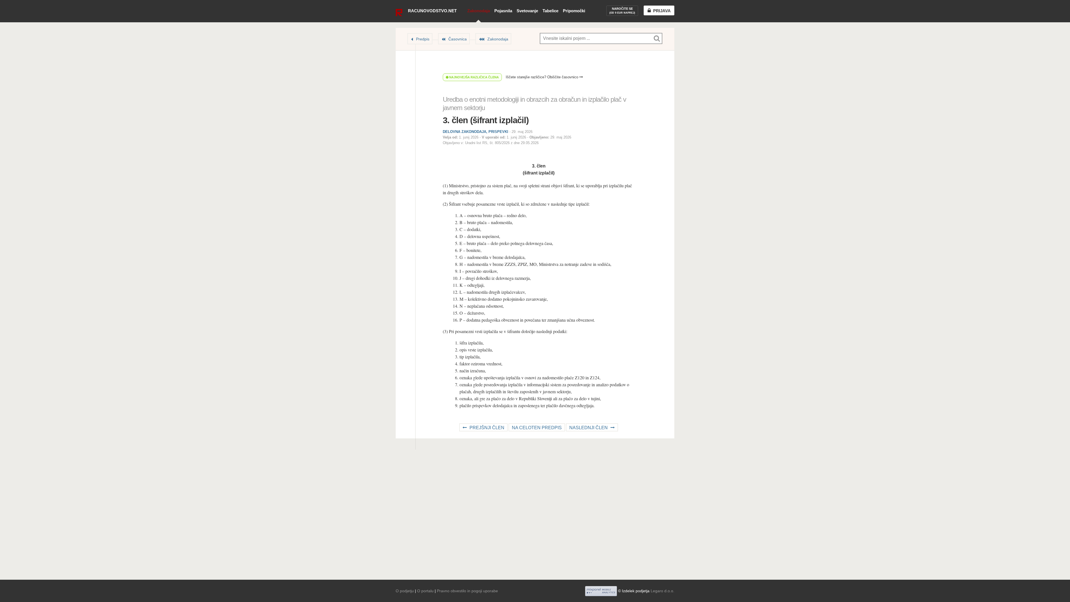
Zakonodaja (478, 10)
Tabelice (550, 10)
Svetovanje (527, 10)
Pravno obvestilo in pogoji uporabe (467, 591)
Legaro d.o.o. (662, 591)
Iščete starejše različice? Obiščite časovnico (542, 77)
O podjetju (405, 591)
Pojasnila (503, 10)
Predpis (422, 39)
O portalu (425, 591)
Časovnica (457, 39)
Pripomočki (574, 10)
